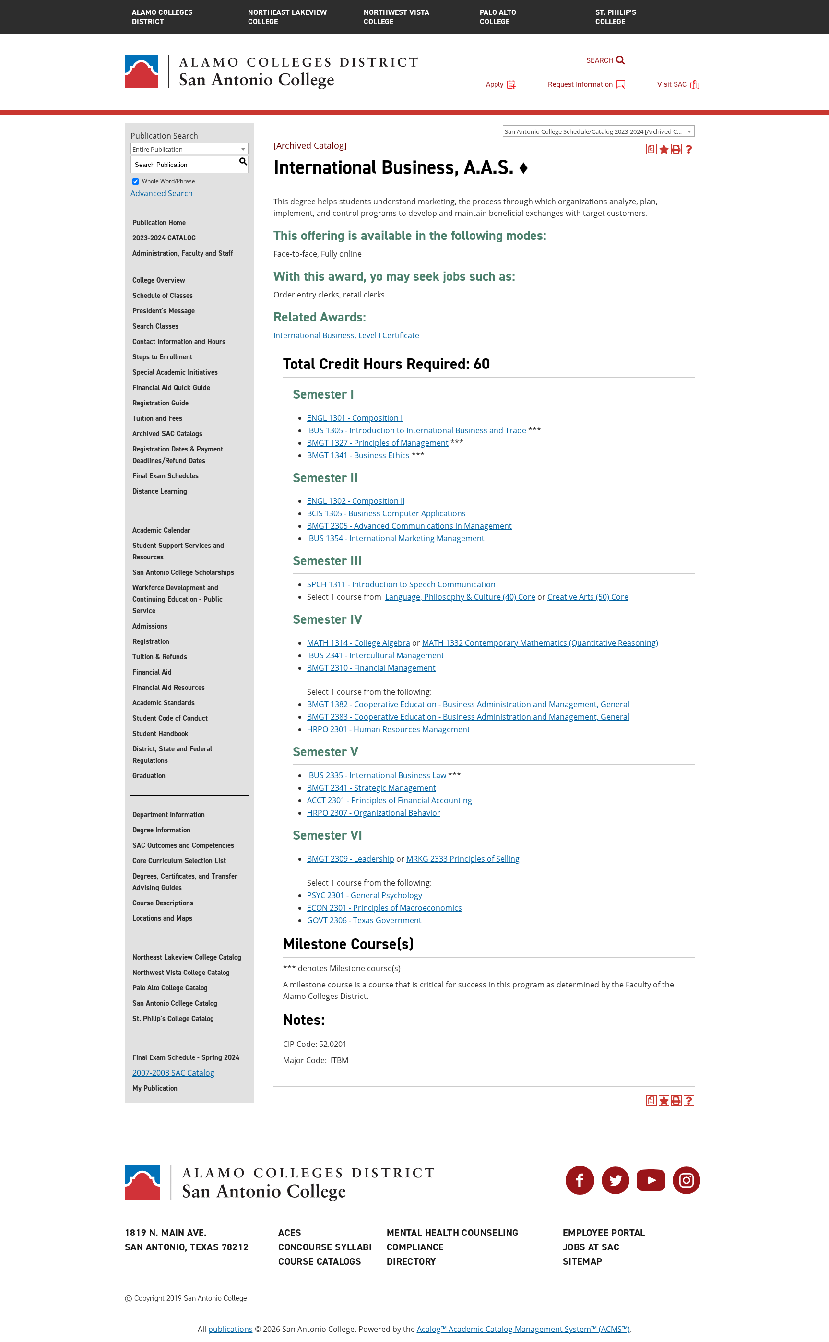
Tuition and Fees (157, 418)
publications (230, 1329)
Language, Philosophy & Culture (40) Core (460, 597)
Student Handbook (160, 733)
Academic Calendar (161, 530)
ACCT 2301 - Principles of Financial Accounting (389, 800)
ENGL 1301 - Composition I (355, 418)
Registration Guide (160, 403)
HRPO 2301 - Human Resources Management (388, 729)
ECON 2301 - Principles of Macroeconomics (384, 908)
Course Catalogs (319, 1261)
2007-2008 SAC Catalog (173, 1073)
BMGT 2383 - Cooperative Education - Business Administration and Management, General (468, 717)
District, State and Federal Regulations (172, 754)
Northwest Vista (396, 16)
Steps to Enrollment (162, 357)
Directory (412, 1261)
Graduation (149, 776)
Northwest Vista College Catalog (181, 972)
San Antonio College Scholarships (183, 572)
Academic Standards (163, 703)
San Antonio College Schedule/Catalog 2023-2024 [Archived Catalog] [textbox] (599, 131)
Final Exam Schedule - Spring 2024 (185, 1057)
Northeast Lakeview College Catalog (186, 957)
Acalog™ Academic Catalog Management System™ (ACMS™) (523, 1329)
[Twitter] (615, 1192)
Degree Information (161, 830)
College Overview (158, 280)
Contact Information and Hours (178, 341)
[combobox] (599, 131)
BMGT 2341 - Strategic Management (371, 788)
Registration (150, 641)
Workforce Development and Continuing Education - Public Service (177, 599)
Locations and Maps (162, 918)
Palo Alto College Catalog (170, 988)
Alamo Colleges (162, 16)
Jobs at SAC (591, 1247)
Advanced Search (161, 193)
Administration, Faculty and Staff (182, 253)
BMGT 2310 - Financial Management (371, 668)
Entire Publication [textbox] (157, 149)
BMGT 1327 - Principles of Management (378, 443)
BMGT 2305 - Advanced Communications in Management (409, 526)
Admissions (149, 626)
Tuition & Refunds (159, 657)
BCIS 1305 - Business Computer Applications (386, 513)
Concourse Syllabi (325, 1247)
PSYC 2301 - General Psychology (364, 895)
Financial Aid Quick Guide (171, 387)
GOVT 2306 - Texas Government (364, 920)
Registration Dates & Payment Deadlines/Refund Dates (177, 454)
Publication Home (159, 222)
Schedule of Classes (162, 295)
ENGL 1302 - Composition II (355, 501)
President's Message (163, 311)
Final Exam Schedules (165, 476)
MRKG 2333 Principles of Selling (463, 859)
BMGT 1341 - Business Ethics (358, 455)
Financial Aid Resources (168, 687)
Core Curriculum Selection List (179, 861)
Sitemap (583, 1261)
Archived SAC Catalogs (167, 434)
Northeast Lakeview (287, 16)
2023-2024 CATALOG (164, 238)
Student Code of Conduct (170, 718)
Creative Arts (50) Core (587, 597)
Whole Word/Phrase (168, 181)
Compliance (415, 1247)
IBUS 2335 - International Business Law (376, 775)
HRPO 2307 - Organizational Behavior (373, 813)
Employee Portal (604, 1232)
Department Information (168, 814)
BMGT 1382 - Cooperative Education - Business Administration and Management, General (468, 704)
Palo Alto (498, 16)
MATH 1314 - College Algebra (358, 643)
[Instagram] (686, 1192)
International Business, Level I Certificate (346, 335)
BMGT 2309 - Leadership (350, 859)
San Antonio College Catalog (174, 1003)
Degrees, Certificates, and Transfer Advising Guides (184, 881)
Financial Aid (152, 672)
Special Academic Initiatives (175, 372)
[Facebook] (580, 1192)
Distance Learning (159, 491)
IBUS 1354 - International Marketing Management (396, 538)
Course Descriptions (162, 903)
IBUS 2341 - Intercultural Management (375, 655)
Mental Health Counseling (453, 1232)
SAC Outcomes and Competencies (183, 845)
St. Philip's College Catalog (173, 1018)
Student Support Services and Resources (178, 551)
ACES (290, 1232)
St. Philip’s (615, 16)
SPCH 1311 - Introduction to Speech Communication (401, 584)
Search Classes (155, 326)
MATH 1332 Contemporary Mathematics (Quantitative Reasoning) (540, 643)
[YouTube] (651, 1192)
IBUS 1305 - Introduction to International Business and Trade (416, 430)
